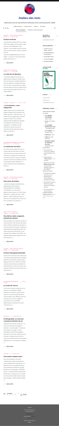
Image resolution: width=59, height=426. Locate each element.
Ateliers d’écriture (18, 26)
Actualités (6, 35)
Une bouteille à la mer (49, 56)
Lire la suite (9, 62)
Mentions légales (29, 413)
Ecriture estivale (10, 39)
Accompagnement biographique (11, 142)
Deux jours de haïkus (11, 181)
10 (7, 394)
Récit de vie (12, 102)
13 (16, 394)
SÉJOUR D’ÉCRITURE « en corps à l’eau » (49, 53)
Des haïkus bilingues (48, 61)
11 (10, 394)
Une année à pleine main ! (13, 356)
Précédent (9, 393)
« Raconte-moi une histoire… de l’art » (48, 49)
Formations (42, 26)
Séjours (35, 26)
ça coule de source (11, 285)
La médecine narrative (12, 146)
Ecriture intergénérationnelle (14, 253)
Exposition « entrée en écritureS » (35, 30)
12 (13, 394)
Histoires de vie (27, 26)
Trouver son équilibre (48, 59)
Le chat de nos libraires (12, 74)
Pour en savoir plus (20, 30)
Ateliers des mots (29, 18)
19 (21, 394)
